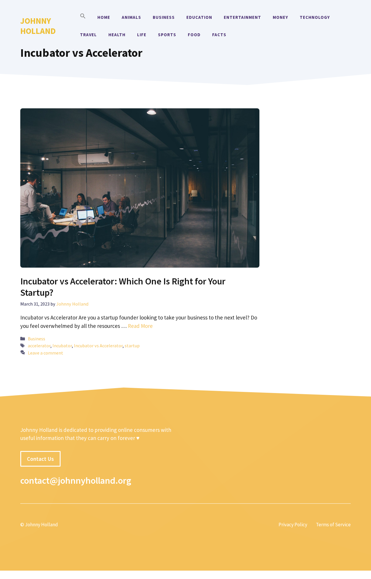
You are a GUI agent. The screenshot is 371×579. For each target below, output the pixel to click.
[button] (83, 17)
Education (199, 17)
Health (117, 34)
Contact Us (40, 458)
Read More (140, 325)
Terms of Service (333, 524)
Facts (219, 34)
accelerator (39, 345)
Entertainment (242, 17)
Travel (88, 34)
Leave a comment (45, 353)
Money (280, 17)
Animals (131, 17)
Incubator (62, 345)
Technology (315, 17)
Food (194, 34)
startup (132, 345)
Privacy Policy (293, 524)
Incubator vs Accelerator (98, 345)
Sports (167, 34)
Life (141, 34)
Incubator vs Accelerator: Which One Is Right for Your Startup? (122, 286)
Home (103, 17)
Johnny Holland (38, 25)
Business (164, 17)
